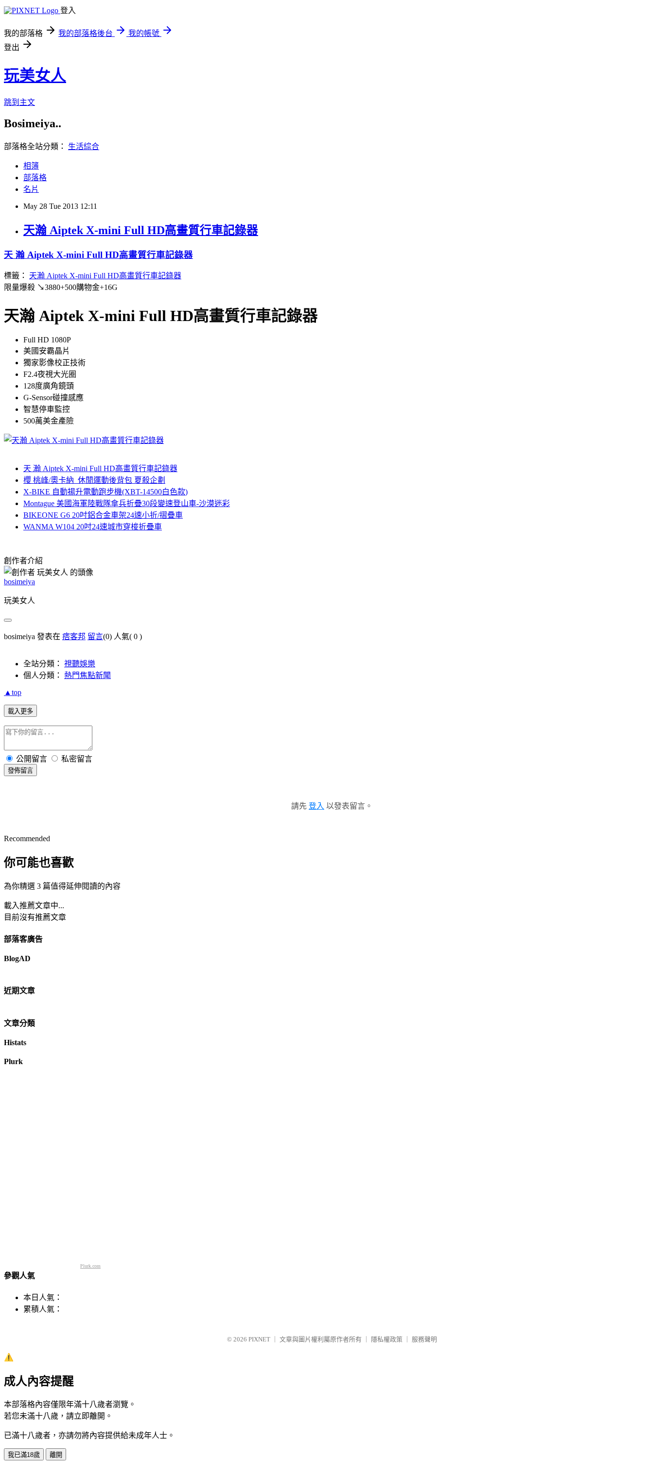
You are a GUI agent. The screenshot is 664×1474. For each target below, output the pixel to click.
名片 (31, 189)
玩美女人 (35, 75)
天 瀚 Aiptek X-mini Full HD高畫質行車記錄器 (98, 255)
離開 (56, 1454)
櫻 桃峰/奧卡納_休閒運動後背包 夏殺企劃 (94, 480)
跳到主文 (19, 102)
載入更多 (20, 711)
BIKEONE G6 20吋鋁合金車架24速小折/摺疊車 (103, 515)
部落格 (35, 177)
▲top (12, 692)
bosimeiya (19, 581)
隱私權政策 (386, 1339)
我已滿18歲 (24, 1454)
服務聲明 (424, 1339)
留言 (95, 636)
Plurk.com (90, 1266)
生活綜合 (83, 146)
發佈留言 (20, 770)
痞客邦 (74, 636)
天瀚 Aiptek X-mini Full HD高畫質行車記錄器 (140, 230)
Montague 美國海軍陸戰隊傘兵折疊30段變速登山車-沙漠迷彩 (126, 503)
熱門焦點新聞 (87, 675)
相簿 (31, 166)
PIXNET (259, 1339)
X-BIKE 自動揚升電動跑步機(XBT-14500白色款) (105, 492)
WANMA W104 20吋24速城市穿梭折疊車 (92, 527)
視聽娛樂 (79, 664)
